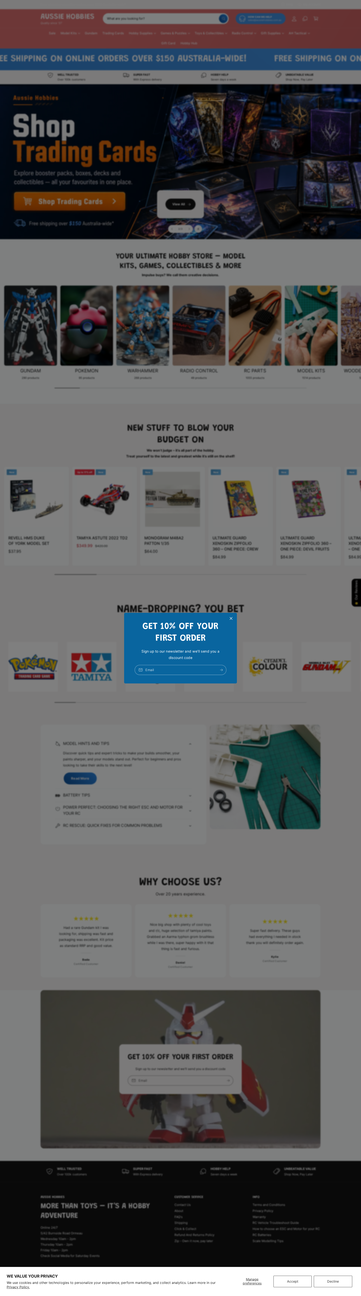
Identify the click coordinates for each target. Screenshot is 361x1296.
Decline (333, 1281)
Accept (292, 1281)
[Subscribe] (221, 670)
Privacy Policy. (18, 1287)
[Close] (231, 618)
